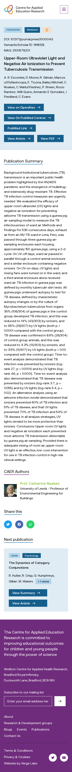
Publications (40, 729)
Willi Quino (24, 92)
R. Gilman (46, 77)
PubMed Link (18, 128)
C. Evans (25, 96)
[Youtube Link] (64, 758)
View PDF (48, 138)
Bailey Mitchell (52, 82)
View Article (17, 138)
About (8, 716)
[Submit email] (60, 701)
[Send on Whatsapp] (30, 524)
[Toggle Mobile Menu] (64, 10)
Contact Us (12, 735)
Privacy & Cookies (17, 757)
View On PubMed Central (27, 118)
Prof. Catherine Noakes (40, 483)
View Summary (24, 593)
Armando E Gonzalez (48, 92)
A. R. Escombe (14, 77)
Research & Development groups (28, 723)
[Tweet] (8, 524)
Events (22, 729)
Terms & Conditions (18, 750)
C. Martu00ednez (28, 87)
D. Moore (32, 77)
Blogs (8, 729)
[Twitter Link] (53, 758)
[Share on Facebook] (19, 524)
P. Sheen (48, 87)
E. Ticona (34, 82)
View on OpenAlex (22, 107)
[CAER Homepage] (24, 9)
